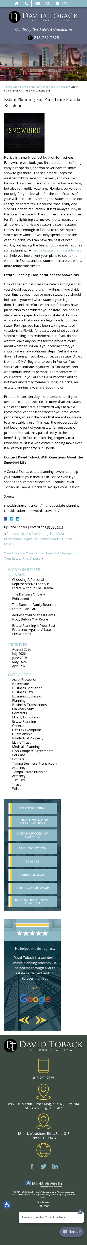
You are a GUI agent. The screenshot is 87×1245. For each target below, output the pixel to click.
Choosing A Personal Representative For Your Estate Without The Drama (32, 583)
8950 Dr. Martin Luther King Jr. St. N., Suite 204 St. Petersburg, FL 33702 (43, 1106)
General (18, 725)
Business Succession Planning (27, 698)
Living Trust (21, 742)
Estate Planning (59, 86)
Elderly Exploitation (26, 717)
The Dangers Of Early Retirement (28, 596)
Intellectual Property (27, 738)
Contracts (19, 713)
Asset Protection (24, 679)
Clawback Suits (23, 709)
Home (17, 3)
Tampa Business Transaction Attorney (34, 765)
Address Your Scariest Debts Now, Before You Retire (33, 617)
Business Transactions (29, 705)
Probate (18, 759)
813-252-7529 (46, 37)
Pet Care (18, 755)
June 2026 (19, 658)
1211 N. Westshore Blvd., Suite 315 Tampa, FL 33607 (43, 1135)
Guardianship (22, 734)
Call (26, 3)
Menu (66, 3)
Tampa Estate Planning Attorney (22, 86)
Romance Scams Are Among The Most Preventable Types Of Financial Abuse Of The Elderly (38, 538)
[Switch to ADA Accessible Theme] (7, 1205)
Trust (16, 784)
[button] (24, 1020)
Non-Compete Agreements (32, 751)
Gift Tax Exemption (26, 730)
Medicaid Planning (26, 746)
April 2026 (19, 666)
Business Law (22, 692)
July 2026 (19, 653)
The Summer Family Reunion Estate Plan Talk (34, 606)
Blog (45, 86)
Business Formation (27, 688)
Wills (15, 788)
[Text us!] (71, 1233)
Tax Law (18, 780)
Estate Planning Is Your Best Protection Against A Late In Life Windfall (33, 629)
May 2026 (19, 662)
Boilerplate (20, 684)
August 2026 (21, 649)
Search (48, 3)
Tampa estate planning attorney (56, 250)
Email (37, 3)
